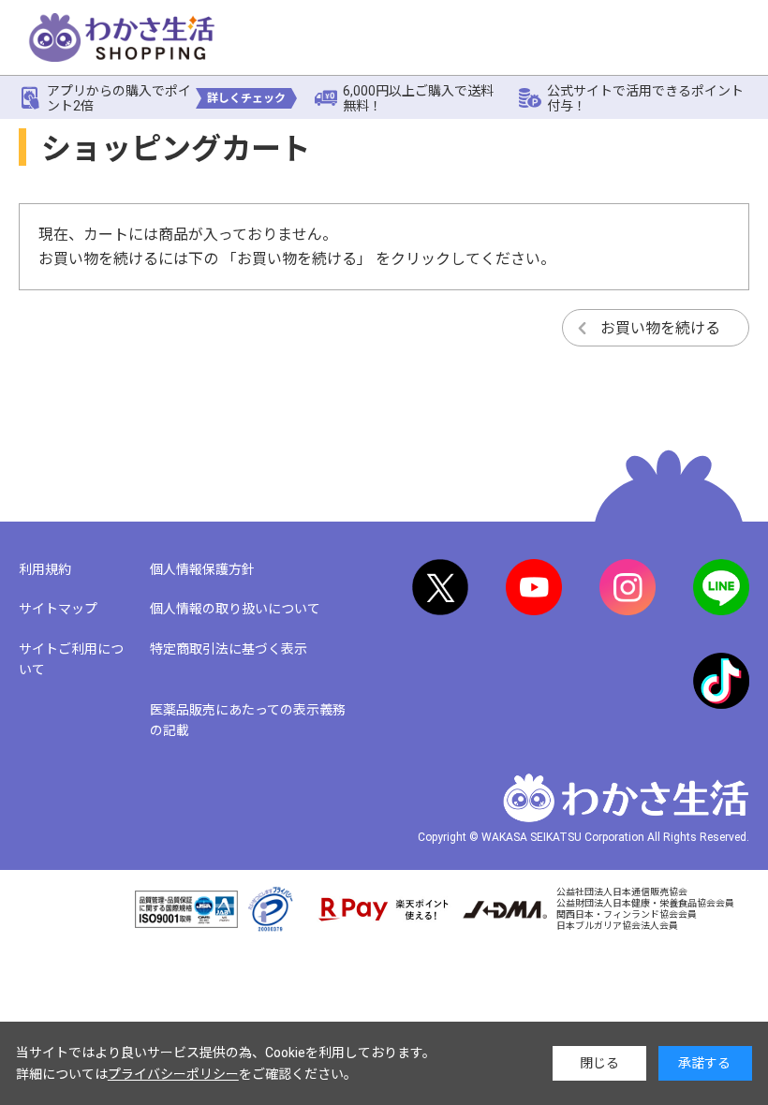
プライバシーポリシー (173, 1074)
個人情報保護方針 (202, 569)
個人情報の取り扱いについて (235, 608)
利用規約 (45, 569)
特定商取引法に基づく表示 (228, 648)
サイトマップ (58, 608)
